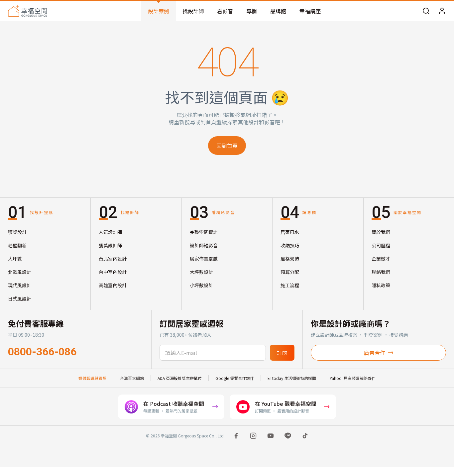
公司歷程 (381, 245)
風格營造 (290, 258)
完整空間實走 (204, 232)
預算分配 (290, 272)
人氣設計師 (110, 232)
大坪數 (15, 258)
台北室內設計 (113, 258)
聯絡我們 (381, 272)
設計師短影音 (204, 245)
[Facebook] (236, 435)
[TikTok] (305, 435)
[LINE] (287, 435)
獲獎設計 (17, 232)
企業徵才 (381, 258)
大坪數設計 (201, 272)
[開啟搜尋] (426, 11)
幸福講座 (310, 11)
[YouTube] (270, 435)
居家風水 (290, 232)
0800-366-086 (42, 351)
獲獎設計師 (110, 245)
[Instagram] (253, 435)
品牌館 (278, 11)
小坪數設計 (201, 285)
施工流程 (290, 285)
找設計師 (193, 11)
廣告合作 (374, 353)
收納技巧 (290, 245)
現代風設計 (19, 285)
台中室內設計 (113, 272)
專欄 (251, 11)
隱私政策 (381, 285)
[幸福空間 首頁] (27, 11)
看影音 (225, 11)
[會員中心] (442, 11)
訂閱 (282, 353)
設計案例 (158, 11)
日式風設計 (19, 298)
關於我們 (381, 232)
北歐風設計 (19, 272)
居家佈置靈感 (204, 258)
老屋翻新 (17, 245)
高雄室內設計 (113, 285)
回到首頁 (227, 146)
